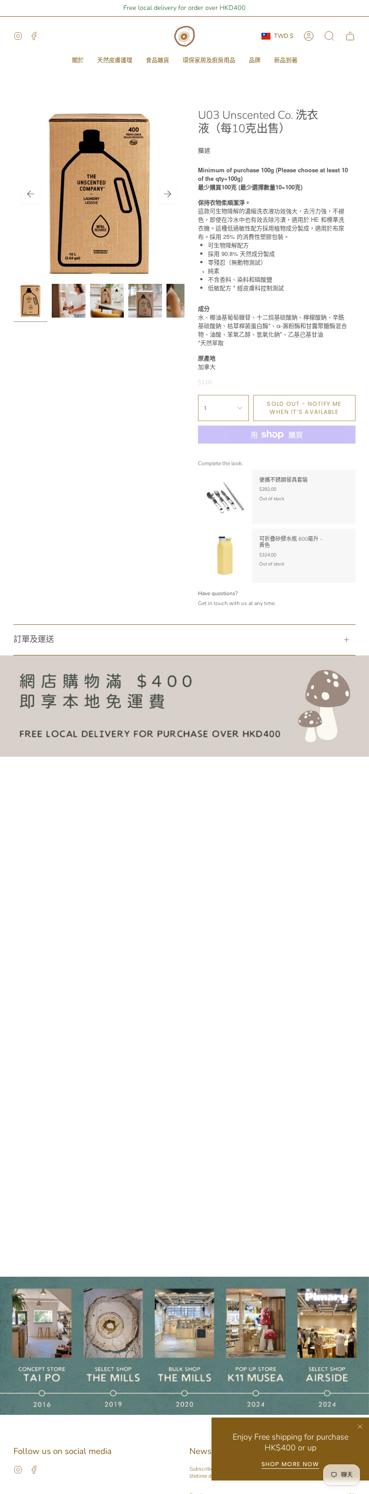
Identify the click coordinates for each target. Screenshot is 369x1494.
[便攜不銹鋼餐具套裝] (225, 497)
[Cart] (350, 36)
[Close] (360, 1426)
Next (167, 194)
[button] (77, 60)
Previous (31, 194)
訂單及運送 (34, 639)
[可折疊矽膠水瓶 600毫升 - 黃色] (225, 556)
